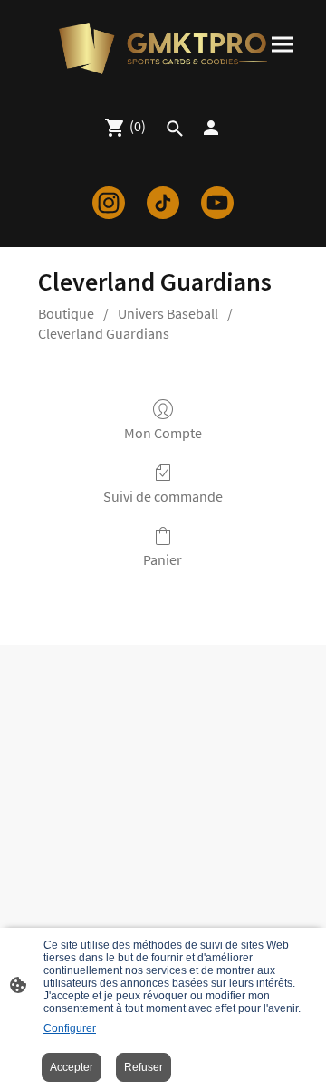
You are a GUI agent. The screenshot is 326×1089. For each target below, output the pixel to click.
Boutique (66, 313)
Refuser (143, 1067)
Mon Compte (163, 433)
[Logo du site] (162, 48)
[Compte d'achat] (211, 128)
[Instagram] (108, 202)
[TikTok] (163, 202)
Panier (162, 559)
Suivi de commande (163, 496)
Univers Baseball (168, 313)
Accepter (71, 1067)
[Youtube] (217, 202)
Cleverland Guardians (103, 333)
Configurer (69, 1028)
